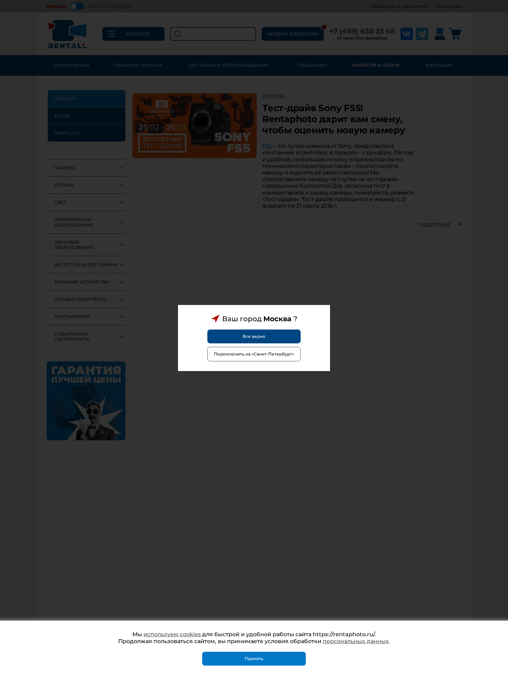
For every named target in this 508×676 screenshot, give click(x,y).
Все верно (254, 336)
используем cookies (172, 634)
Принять (254, 658)
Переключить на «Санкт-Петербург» (254, 354)
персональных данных (356, 641)
